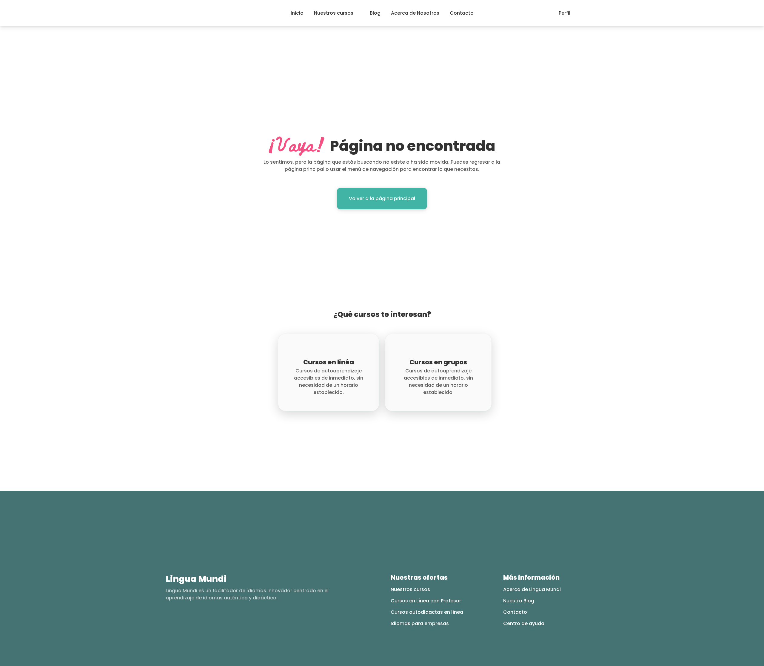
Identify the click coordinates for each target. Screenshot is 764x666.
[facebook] (168, 620)
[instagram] (180, 620)
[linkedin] (203, 620)
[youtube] (192, 620)
